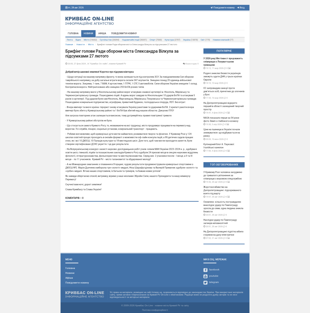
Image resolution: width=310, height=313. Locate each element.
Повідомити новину (224, 7)
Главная (69, 44)
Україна (190, 40)
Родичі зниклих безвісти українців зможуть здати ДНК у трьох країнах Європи (222, 76)
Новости (80, 44)
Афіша (102, 33)
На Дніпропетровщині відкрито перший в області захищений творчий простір (223, 106)
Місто (90, 40)
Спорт (156, 40)
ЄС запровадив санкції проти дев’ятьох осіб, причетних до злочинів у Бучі (223, 91)
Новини (88, 33)
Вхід (242, 7)
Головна (73, 33)
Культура (172, 40)
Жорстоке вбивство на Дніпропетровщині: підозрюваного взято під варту (222, 190)
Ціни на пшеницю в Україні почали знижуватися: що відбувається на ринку (221, 132)
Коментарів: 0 (192, 63)
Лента (70, 40)
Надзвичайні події (134, 40)
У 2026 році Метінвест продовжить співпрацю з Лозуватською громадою (223, 61)
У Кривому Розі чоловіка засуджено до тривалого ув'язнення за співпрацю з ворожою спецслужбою (222, 175)
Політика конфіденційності (155, 310)
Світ (205, 40)
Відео (78, 40)
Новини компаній (223, 40)
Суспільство (109, 40)
